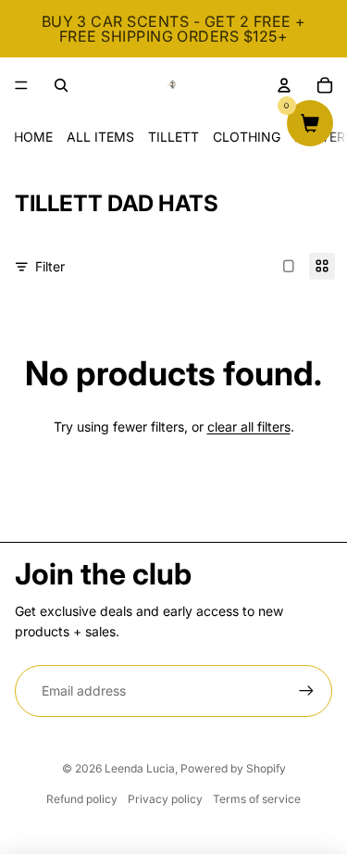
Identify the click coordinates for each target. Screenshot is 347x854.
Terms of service (257, 799)
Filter (50, 266)
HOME (33, 136)
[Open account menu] (284, 85)
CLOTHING (246, 136)
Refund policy (82, 799)
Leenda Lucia (140, 768)
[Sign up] (306, 691)
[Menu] (21, 85)
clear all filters (249, 426)
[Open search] (61, 85)
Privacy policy (165, 799)
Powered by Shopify (233, 768)
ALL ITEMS (100, 136)
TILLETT (173, 136)
